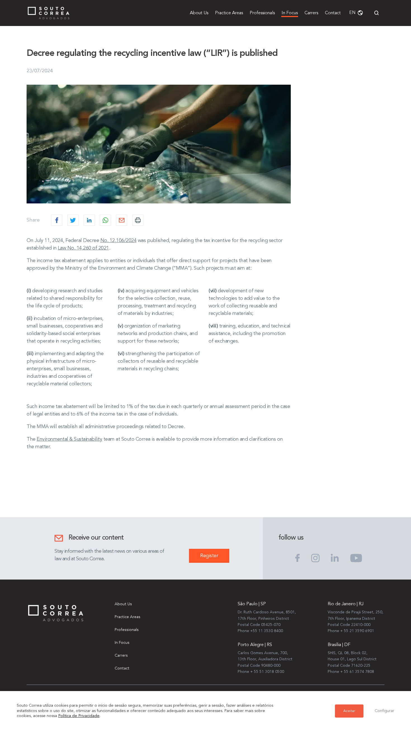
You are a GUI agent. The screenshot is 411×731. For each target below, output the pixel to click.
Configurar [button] (384, 711)
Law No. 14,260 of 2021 (83, 248)
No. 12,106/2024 (118, 240)
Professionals (262, 13)
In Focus (290, 13)
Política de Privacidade (79, 716)
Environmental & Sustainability (69, 439)
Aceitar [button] (349, 711)
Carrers (311, 13)
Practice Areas (229, 13)
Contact (333, 13)
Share (33, 220)
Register (209, 555)
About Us (199, 13)
